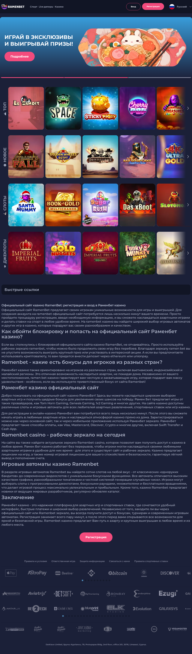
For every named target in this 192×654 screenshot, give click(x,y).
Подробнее (19, 56)
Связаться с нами (119, 561)
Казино (59, 6)
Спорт (33, 6)
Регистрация (96, 537)
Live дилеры (46, 6)
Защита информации (92, 561)
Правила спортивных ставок (151, 561)
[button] (187, 109)
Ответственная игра (63, 561)
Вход (133, 6)
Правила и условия (35, 561)
